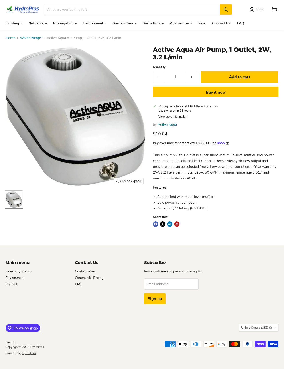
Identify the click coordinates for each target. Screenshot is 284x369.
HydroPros (29, 353)
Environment (93, 23)
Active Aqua (167, 124)
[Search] (226, 9)
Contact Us (221, 23)
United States (256, 328)
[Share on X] (162, 224)
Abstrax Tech (181, 23)
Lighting (13, 23)
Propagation (63, 23)
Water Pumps (31, 38)
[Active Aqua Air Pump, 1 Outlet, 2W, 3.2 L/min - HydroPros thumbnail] (14, 199)
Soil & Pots (152, 23)
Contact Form (85, 271)
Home (10, 38)
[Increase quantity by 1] (191, 77)
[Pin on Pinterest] (176, 224)
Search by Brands (19, 271)
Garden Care (123, 23)
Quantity (159, 67)
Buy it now (216, 92)
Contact (11, 284)
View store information (172, 116)
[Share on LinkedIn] (169, 224)
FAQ (240, 23)
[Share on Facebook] (155, 224)
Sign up (155, 298)
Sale (201, 23)
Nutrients (36, 23)
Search (10, 342)
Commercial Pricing (89, 278)
